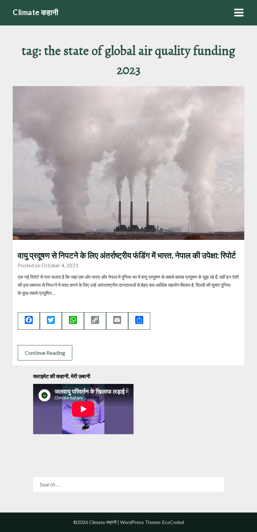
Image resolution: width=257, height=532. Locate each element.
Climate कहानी (36, 12)
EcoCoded (173, 522)
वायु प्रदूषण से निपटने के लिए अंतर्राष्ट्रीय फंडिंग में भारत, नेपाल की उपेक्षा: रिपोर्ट (127, 255)
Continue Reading (45, 352)
